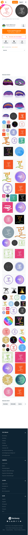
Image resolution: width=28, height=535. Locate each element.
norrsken (5, 505)
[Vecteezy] (2, 2)
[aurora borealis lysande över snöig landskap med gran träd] (8, 118)
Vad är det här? (15, 47)
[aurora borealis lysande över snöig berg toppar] (8, 94)
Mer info (5, 49)
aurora (20, 505)
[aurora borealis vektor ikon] (10, 152)
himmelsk (13, 505)
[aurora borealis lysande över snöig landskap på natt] (8, 106)
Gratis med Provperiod (14, 31)
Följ (23, 26)
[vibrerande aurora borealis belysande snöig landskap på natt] (17, 140)
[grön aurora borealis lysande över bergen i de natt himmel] (8, 81)
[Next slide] (22, 505)
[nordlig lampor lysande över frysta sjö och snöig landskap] (8, 142)
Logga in (21, 2)
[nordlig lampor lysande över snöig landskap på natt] (8, 130)
